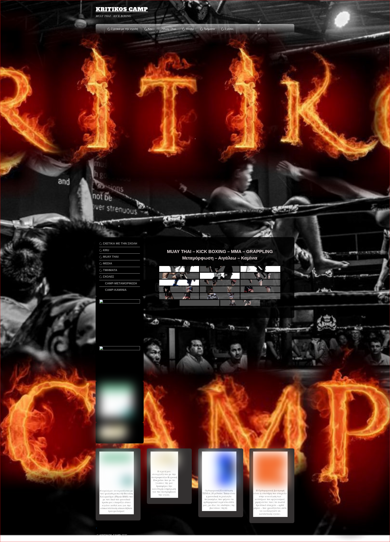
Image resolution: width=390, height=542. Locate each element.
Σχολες (108, 276)
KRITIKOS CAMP (110, 535)
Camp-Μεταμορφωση (120, 283)
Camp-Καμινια (115, 289)
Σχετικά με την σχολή (124, 28)
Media (189, 28)
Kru (149, 28)
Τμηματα (109, 270)
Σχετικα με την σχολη (119, 243)
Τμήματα (209, 28)
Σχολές (229, 28)
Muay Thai (168, 28)
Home (100, 29)
